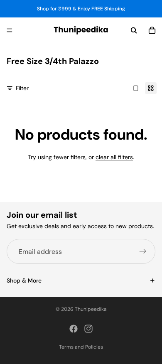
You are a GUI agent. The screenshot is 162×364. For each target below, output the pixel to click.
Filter (22, 88)
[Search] (134, 30)
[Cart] (152, 30)
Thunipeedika (91, 309)
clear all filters (114, 157)
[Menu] (9, 30)
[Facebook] (74, 329)
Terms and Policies (81, 347)
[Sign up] (143, 251)
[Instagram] (88, 329)
